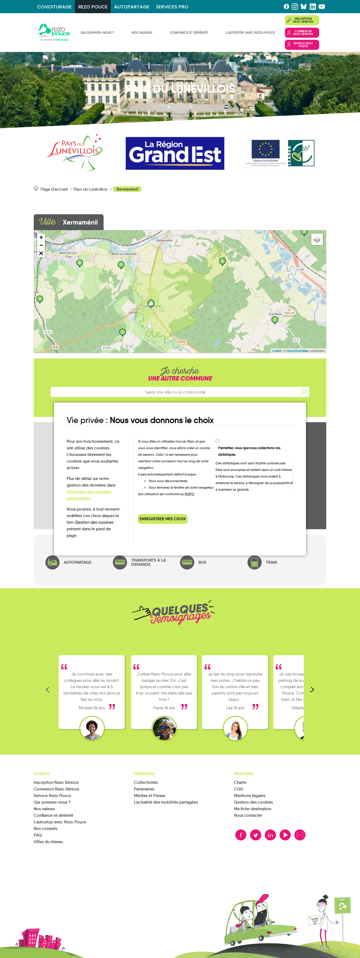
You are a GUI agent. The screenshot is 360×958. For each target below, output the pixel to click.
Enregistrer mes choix (163, 518)
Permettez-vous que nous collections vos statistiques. (249, 451)
